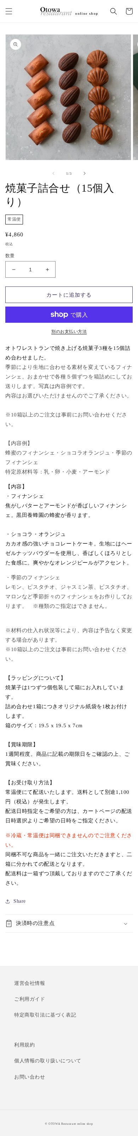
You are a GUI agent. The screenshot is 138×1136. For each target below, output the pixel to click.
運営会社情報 (29, 983)
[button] (9, 11)
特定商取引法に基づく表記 (45, 1015)
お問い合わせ (29, 1077)
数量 (10, 255)
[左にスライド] (53, 173)
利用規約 (24, 1045)
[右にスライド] (84, 173)
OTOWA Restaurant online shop (70, 1123)
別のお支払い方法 (69, 331)
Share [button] (19, 901)
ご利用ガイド (29, 999)
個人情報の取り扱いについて (47, 1060)
